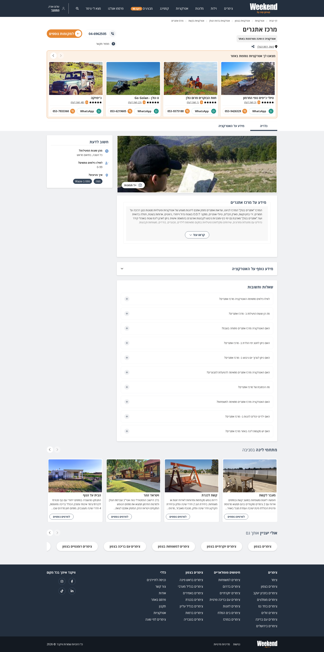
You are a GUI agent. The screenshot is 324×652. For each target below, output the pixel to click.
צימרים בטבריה (193, 619)
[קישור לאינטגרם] (61, 581)
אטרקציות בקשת (196, 20)
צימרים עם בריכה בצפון (125, 546)
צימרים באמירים (193, 593)
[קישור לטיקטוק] (61, 591)
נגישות (236, 644)
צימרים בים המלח (229, 613)
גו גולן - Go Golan (146, 98)
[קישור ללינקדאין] (72, 591)
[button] (197, 268)
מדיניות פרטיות (222, 644)
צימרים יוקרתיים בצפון (221, 546)
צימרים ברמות (194, 613)
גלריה (263, 126)
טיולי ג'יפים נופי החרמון (258, 98)
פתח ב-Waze (82, 181)
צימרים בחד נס (267, 606)
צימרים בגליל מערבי (190, 586)
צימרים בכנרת (194, 600)
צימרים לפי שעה (155, 619)
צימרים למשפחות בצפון (173, 546)
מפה (98, 181)
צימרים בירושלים (266, 626)
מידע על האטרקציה (231, 126)
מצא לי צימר (93, 8)
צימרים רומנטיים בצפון (77, 546)
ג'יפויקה (96, 98)
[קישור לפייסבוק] (72, 581)
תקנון (162, 606)
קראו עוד (199, 235)
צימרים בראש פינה (191, 580)
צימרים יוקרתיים (230, 593)
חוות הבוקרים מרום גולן (201, 98)
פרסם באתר (158, 600)
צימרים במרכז (231, 619)
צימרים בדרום (231, 586)
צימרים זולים (269, 613)
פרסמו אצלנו (116, 8)
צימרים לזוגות (231, 606)
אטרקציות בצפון (242, 20)
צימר (274, 580)
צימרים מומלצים (267, 600)
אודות (162, 593)
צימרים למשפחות (229, 580)
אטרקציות (259, 20)
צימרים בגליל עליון (191, 606)
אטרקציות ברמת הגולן (219, 20)
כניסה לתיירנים (156, 580)
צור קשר (160, 586)
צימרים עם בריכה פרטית (225, 600)
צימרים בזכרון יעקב (265, 593)
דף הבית (273, 20)
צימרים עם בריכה (266, 619)
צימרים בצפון (262, 546)
